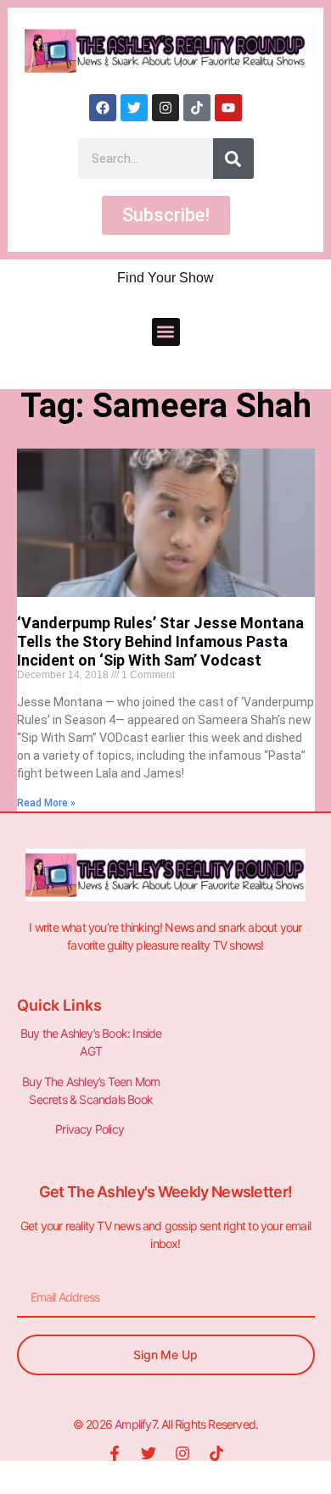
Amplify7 (135, 1424)
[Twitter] (134, 107)
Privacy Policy (90, 1129)
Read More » (46, 803)
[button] (166, 332)
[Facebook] (102, 107)
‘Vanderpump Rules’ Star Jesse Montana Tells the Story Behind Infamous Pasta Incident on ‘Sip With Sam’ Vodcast (160, 641)
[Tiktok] (196, 107)
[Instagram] (165, 107)
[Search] (233, 158)
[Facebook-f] (114, 1453)
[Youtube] (228, 107)
